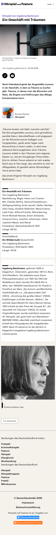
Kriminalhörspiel (10, 447)
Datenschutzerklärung (28, 507)
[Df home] (28, 518)
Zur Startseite (9, 421)
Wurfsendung (8, 461)
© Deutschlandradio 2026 (28, 498)
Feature (5, 450)
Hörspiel (5, 454)
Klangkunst (7, 457)
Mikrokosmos (8, 484)
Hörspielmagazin (10, 473)
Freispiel (5, 443)
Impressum (28, 502)
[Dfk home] (28, 523)
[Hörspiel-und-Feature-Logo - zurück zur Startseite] (17, 4)
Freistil (4, 480)
